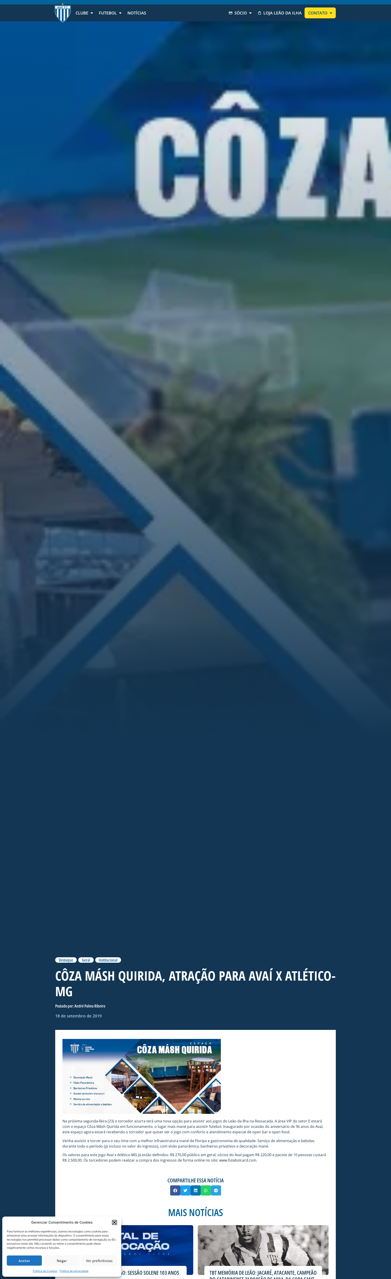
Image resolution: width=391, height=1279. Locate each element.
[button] (114, 1222)
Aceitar (24, 1260)
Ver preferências (99, 1260)
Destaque (66, 960)
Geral (86, 960)
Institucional (108, 960)
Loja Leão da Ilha (282, 13)
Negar (62, 1260)
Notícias (136, 13)
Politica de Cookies (45, 1271)
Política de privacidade (74, 1271)
